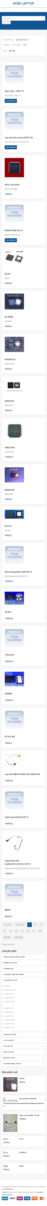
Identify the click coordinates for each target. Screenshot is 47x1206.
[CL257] (5, 1139)
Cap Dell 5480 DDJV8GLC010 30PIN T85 (22, 774)
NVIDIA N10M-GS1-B (14, 230)
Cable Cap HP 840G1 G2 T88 (29, 1115)
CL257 (21, 1139)
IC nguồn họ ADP (9, 1020)
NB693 (7, 910)
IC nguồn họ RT (8, 994)
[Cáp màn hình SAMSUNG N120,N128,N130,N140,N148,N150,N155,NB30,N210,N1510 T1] (10, 1100)
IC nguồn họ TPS (8, 1001)
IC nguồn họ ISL (8, 1016)
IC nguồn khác (8, 1012)
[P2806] (5, 1166)
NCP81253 (9, 401)
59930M (8, 694)
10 (40, 931)
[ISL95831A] (5, 1153)
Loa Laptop (8, 1046)
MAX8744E (9, 490)
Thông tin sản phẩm (13, 74)
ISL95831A (23, 1152)
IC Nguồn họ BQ (8, 1028)
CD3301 (21, 1078)
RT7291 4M (10, 737)
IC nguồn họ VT (8, 1008)
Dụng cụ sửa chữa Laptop (14, 957)
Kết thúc (19, 937)
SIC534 (8, 612)
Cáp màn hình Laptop (12, 1064)
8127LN (8, 526)
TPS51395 (9, 655)
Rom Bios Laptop (10, 963)
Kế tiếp (7, 937)
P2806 (21, 1166)
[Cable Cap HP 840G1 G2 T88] (10, 1123)
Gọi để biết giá (10, 101)
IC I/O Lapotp (8, 1040)
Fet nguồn (6, 986)
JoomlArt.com (8, 1189)
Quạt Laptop (8, 1052)
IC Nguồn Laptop (10, 980)
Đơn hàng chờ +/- (22, 40)
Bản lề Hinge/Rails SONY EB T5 (18, 572)
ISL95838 (9, 317)
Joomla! (4, 1192)
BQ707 (7, 274)
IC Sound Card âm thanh (13, 974)
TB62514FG (10, 447)
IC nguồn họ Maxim (9, 990)
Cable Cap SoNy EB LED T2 (16, 817)
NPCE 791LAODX (12, 185)
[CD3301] (10, 1084)
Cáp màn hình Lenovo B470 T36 (19, 137)
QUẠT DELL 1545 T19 (14, 91)
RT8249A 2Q (10, 359)
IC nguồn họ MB (8, 1024)
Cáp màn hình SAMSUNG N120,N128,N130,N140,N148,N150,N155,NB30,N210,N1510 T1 (23, 1102)
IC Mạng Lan (8, 969)
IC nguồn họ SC (8, 998)
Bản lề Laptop (9, 1058)
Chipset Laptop (9, 1035)
